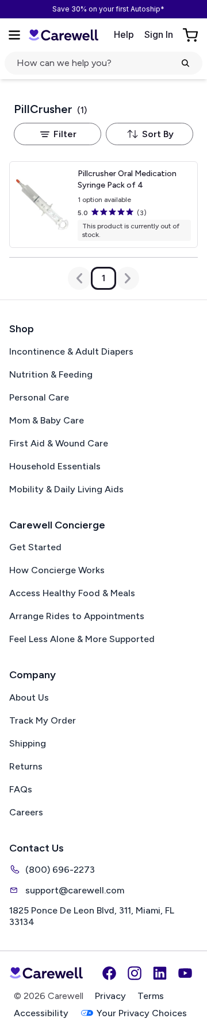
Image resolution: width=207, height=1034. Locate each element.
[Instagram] (134, 973)
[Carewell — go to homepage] (63, 35)
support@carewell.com (74, 890)
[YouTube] (185, 973)
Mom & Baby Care (46, 420)
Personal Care (39, 397)
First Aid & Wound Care (58, 443)
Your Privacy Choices (142, 1013)
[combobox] (149, 134)
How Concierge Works (57, 570)
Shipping (27, 743)
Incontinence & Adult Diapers (71, 351)
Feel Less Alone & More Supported (82, 638)
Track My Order (42, 720)
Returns (26, 766)
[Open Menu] (14, 35)
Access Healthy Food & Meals (72, 593)
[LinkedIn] (159, 973)
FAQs (20, 789)
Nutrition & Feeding (51, 374)
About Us (29, 697)
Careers (26, 812)
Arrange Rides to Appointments (76, 616)
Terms (150, 995)
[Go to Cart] (191, 35)
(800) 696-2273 (60, 869)
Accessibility (41, 1013)
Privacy (110, 995)
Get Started (35, 547)
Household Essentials (55, 466)
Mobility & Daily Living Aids (66, 489)
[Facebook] (109, 973)
